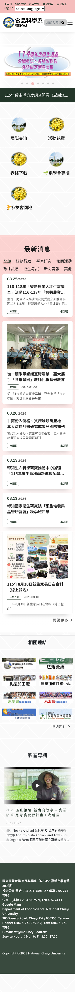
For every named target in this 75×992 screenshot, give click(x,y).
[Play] (37, 785)
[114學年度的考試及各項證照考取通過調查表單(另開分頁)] (37, 62)
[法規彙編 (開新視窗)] (56, 663)
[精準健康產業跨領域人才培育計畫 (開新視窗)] (19, 714)
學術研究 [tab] (44, 261)
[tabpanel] (37, 62)
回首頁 (8, 4)
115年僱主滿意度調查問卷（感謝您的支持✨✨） (40, 95)
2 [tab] (27, 83)
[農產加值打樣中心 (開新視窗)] (56, 680)
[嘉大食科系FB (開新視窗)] (19, 663)
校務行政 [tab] (23, 261)
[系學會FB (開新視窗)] (19, 697)
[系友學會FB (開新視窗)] (56, 697)
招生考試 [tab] (31, 268)
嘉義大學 (34, 4)
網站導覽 (20, 4)
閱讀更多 (58, 726)
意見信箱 (62, 4)
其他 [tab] (68, 268)
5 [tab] (43, 83)
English (8, 8)
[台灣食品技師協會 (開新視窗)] (56, 714)
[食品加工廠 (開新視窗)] (19, 680)
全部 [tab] (7, 261)
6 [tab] (48, 83)
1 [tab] (22, 83)
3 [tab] (32, 83)
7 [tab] (53, 83)
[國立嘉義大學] (23, 22)
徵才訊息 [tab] (11, 268)
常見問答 (48, 4)
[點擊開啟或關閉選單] (70, 22)
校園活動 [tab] (64, 261)
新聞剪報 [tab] (51, 268)
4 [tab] (38, 83)
